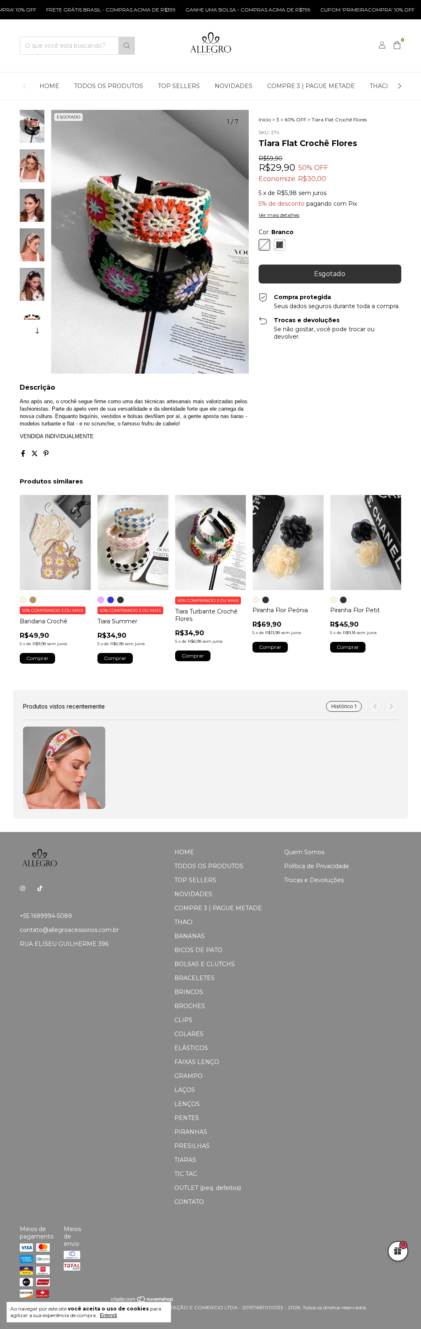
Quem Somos (304, 852)
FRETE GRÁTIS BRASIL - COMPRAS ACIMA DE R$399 (87, 10)
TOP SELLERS (179, 86)
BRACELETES (194, 978)
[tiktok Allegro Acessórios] (40, 888)
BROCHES (189, 1006)
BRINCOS (188, 992)
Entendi (108, 1315)
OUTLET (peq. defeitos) (207, 1188)
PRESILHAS (192, 1146)
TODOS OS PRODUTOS (108, 86)
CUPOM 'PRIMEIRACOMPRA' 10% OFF (343, 10)
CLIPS (183, 1020)
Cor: (276, 232)
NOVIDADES (233, 86)
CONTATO (189, 1202)
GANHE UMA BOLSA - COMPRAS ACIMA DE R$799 (224, 10)
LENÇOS (187, 1104)
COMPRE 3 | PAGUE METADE (311, 86)
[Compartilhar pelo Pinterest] (46, 454)
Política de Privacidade (316, 866)
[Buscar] (126, 46)
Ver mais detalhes (279, 215)
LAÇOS (184, 1090)
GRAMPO (188, 1076)
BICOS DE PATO (198, 950)
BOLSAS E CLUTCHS (204, 964)
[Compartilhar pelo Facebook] (24, 454)
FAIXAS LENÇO (196, 1062)
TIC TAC (185, 1174)
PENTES (186, 1118)
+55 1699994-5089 (46, 916)
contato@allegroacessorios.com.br (69, 930)
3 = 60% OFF (291, 119)
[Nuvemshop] (142, 1301)
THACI (379, 86)
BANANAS (189, 936)
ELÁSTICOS (191, 1048)
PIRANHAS (190, 1132)
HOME (49, 86)
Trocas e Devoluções (314, 880)
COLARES (189, 1034)
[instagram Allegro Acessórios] (22, 888)
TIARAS (185, 1160)
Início (265, 119)
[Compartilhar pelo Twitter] (35, 454)
